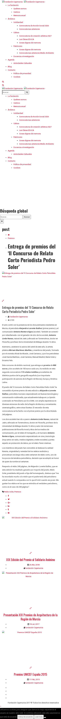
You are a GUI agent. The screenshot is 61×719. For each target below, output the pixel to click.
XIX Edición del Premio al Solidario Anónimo (30, 559)
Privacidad (12, 694)
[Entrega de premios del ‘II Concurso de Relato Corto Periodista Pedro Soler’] (30, 285)
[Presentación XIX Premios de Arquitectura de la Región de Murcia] (30, 589)
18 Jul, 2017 (34, 624)
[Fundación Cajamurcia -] (23, 2)
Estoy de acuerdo (25, 717)
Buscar (27, 217)
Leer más (39, 717)
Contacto (11, 691)
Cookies (11, 698)
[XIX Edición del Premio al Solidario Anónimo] (30, 533)
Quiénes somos (14, 688)
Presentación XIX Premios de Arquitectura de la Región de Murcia (30, 617)
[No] (45, 717)
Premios (11, 238)
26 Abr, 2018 (34, 565)
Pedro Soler (8, 492)
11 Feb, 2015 (34, 679)
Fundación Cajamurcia (19, 317)
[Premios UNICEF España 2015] (30, 648)
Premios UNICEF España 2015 (30, 674)
